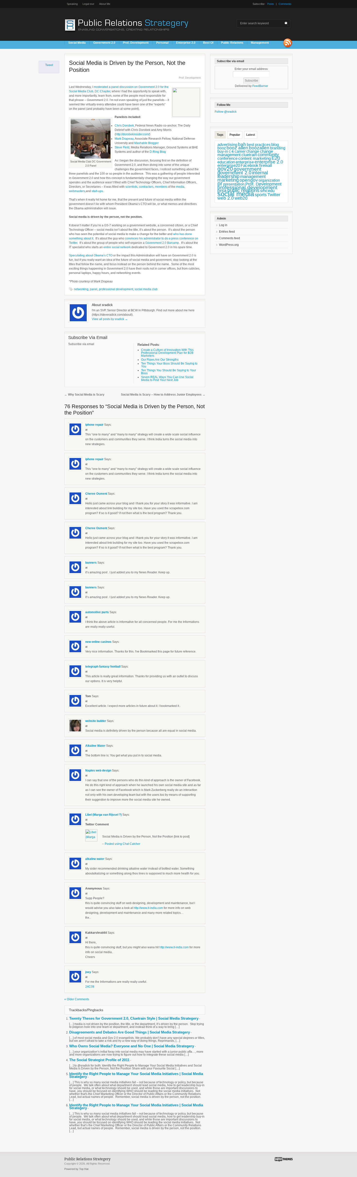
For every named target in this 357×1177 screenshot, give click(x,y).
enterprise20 (228, 165)
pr (219, 183)
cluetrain (249, 154)
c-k (231, 151)
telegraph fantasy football (102, 666)
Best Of (208, 42)
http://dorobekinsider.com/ (132, 134)
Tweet (49, 65)
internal (260, 172)
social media (235, 194)
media (180, 186)
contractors (146, 186)
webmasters (77, 191)
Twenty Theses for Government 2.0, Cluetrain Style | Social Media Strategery (133, 1018)
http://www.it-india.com (148, 908)
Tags (220, 134)
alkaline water (94, 859)
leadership (228, 176)
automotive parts (97, 612)
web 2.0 (225, 198)
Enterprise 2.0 (186, 42)
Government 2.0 (104, 42)
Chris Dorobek (124, 125)
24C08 (89, 986)
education (226, 162)
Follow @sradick (226, 111)
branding (277, 148)
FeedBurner (260, 86)
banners (91, 562)
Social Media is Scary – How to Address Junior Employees (163, 394)
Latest (250, 134)
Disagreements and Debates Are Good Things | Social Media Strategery (129, 1032)
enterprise (245, 162)
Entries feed (227, 231)
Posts (270, 3)
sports (261, 194)
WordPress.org (229, 244)
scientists (131, 186)
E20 (276, 158)
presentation (234, 184)
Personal (162, 42)
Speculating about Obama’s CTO (90, 255)
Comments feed (229, 238)
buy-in (222, 151)
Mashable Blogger (146, 143)
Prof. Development (136, 42)
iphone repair (94, 424)
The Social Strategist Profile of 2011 (99, 1060)
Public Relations (232, 42)
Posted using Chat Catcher (122, 844)
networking (81, 289)
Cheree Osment (96, 493)
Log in (223, 225)
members (161, 186)
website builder (95, 721)
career (240, 151)
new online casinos (98, 642)
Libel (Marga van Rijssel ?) (103, 814)
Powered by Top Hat (76, 1169)
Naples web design (98, 770)
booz (221, 148)
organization (269, 180)
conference (227, 158)
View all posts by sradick (110, 319)
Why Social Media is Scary (84, 394)
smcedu (267, 190)
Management (260, 42)
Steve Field (122, 147)
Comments (285, 3)
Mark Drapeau (124, 138)
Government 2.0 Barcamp (162, 243)
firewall (265, 165)
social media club (146, 289)
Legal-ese (88, 3)
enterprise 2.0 (269, 161)
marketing (228, 180)
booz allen (237, 147)
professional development (116, 289)
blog (275, 144)
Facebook (249, 165)
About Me (104, 3)
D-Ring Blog (158, 151)
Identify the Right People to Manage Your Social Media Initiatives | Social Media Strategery (136, 1075)
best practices (259, 145)
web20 (241, 198)
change (252, 151)
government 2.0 (234, 172)
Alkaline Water (95, 745)
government (247, 169)
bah (242, 144)
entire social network (117, 247)
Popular (235, 134)
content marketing (254, 158)
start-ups (97, 191)
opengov (248, 180)
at (86, 429)
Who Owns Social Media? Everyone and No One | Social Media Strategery (131, 1046)
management (253, 176)
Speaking (72, 3)
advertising (227, 144)
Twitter (273, 194)
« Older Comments (76, 999)
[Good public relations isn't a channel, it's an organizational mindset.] (127, 33)
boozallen (259, 147)
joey (88, 972)
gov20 (225, 169)
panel (93, 289)
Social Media (77, 42)
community (268, 154)
